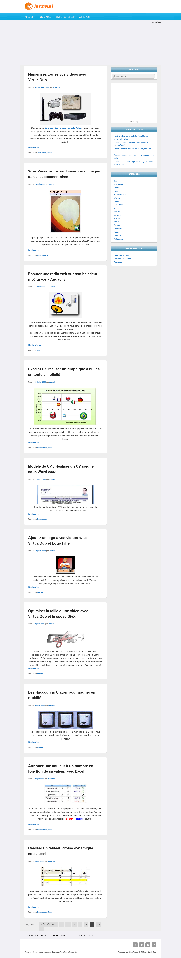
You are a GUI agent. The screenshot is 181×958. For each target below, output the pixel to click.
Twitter (141, 944)
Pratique (117, 225)
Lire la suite (34, 147)
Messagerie (118, 208)
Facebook (135, 944)
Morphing (117, 215)
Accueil (29, 16)
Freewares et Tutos (121, 255)
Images (45, 255)
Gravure (117, 197)
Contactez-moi (86, 935)
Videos (49, 152)
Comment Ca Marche (122, 258)
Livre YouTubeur (65, 16)
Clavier (40, 747)
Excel (50, 447)
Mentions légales (63, 935)
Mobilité (117, 211)
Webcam (117, 235)
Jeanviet (56, 87)
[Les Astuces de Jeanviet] (90, 6)
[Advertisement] (90, 43)
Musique (40, 350)
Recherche (118, 228)
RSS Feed (154, 944)
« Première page (48, 924)
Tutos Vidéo (44, 16)
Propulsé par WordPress (128, 952)
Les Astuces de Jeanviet (49, 952)
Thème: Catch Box (148, 952)
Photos (116, 221)
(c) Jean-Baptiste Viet (36, 935)
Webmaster (118, 238)
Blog (39, 255)
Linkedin (147, 944)
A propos (84, 16)
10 (98, 924)
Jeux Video (41, 152)
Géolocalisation (120, 194)
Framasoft (118, 262)
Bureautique (42, 447)
